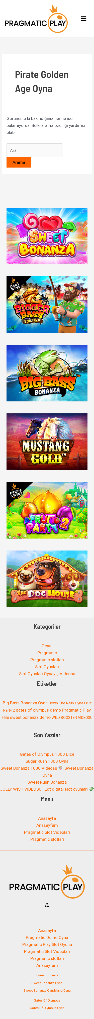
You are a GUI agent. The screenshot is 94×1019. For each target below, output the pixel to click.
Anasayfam (47, 825)
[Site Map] (47, 905)
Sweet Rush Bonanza (47, 782)
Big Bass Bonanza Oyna (25, 702)
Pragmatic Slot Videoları (47, 832)
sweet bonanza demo (30, 717)
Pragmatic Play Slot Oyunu (47, 944)
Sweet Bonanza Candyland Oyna (47, 990)
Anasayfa (47, 818)
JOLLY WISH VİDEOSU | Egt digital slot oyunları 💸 (47, 789)
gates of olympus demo (38, 710)
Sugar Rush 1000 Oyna (47, 761)
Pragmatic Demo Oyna (47, 937)
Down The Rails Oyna (66, 703)
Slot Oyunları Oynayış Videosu (47, 673)
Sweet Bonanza (47, 975)
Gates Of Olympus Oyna (47, 1008)
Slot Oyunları (47, 666)
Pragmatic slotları (47, 659)
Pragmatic (47, 652)
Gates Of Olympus (47, 1000)
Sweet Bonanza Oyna (47, 983)
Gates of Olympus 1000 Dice (47, 754)
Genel (47, 645)
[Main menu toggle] (83, 18)
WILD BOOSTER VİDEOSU (72, 717)
